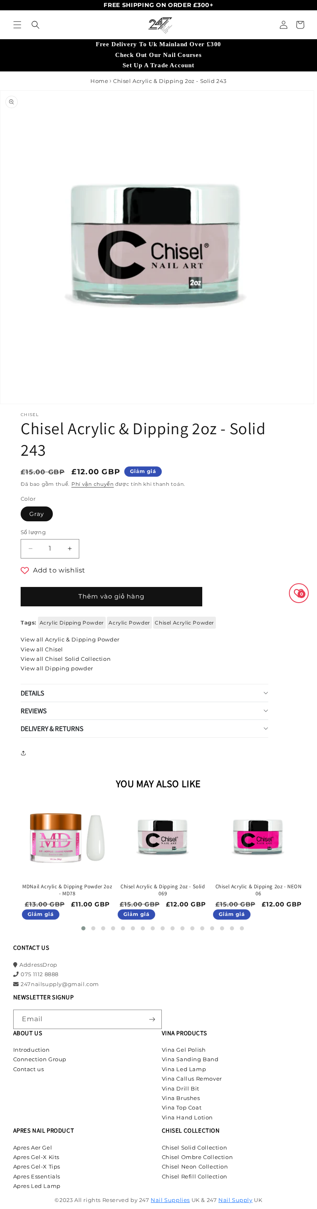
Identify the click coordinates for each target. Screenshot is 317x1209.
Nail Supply (235, 1200)
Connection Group (40, 1059)
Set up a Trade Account (158, 65)
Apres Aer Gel (32, 1147)
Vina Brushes (181, 1098)
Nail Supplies (170, 1200)
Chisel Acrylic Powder (184, 623)
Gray (36, 514)
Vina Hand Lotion (187, 1117)
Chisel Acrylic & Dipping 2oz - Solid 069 (163, 890)
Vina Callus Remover (192, 1078)
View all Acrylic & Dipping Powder (70, 639)
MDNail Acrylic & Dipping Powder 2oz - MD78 (67, 890)
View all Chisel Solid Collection (66, 658)
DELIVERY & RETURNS (52, 728)
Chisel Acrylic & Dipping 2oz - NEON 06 (258, 890)
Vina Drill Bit (180, 1088)
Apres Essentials (37, 1176)
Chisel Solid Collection (194, 1147)
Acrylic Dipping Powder (72, 623)
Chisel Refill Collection (194, 1176)
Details (32, 693)
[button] (17, 25)
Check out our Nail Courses (158, 55)
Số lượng (33, 532)
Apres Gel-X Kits (36, 1157)
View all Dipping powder (57, 668)
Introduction (31, 1049)
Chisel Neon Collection (195, 1166)
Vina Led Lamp (184, 1069)
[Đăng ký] (152, 1019)
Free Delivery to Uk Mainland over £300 (158, 44)
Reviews (34, 710)
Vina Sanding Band (190, 1059)
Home (99, 81)
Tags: (28, 622)
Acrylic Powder (129, 623)
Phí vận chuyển (92, 484)
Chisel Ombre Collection (197, 1157)
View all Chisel (42, 649)
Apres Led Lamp (37, 1186)
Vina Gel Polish (184, 1049)
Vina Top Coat (182, 1107)
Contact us (28, 1069)
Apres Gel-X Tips (37, 1166)
